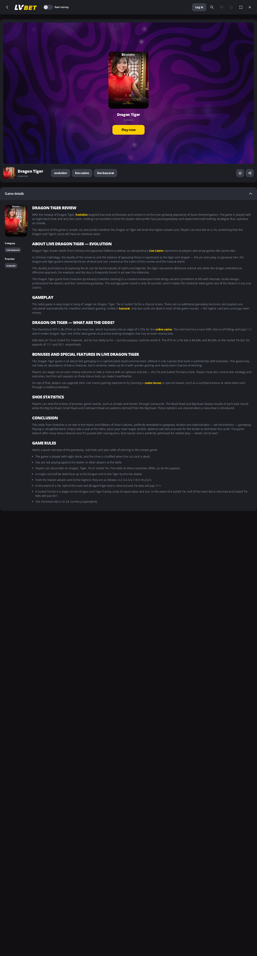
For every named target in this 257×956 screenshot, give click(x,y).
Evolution (81, 215)
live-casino (82, 173)
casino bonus (153, 383)
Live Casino (156, 251)
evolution (60, 173)
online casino (163, 329)
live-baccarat (105, 173)
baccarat (124, 308)
